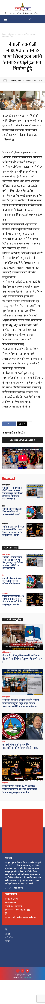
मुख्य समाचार (6, 485)
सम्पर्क (7, 941)
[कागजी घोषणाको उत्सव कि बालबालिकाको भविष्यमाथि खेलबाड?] (35, 512)
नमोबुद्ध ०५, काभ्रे (11, 899)
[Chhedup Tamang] (5, 80)
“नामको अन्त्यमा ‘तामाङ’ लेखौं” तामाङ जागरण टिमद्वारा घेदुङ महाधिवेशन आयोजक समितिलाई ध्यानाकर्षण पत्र (12, 493)
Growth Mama (27, 977)
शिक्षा (3, 34)
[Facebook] (18, 971)
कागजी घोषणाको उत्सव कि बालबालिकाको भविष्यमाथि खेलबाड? (12, 511)
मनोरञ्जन (5, 524)
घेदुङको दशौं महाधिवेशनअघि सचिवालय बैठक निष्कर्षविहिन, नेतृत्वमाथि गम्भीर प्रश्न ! (22, 658)
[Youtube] (27, 971)
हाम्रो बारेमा (9, 937)
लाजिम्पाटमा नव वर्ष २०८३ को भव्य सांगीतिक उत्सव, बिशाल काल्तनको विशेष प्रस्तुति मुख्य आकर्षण (13, 531)
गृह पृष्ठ (7, 934)
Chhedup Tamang (17, 80)
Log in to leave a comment (22, 440)
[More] (29, 424)
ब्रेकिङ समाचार (7, 652)
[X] (22, 971)
